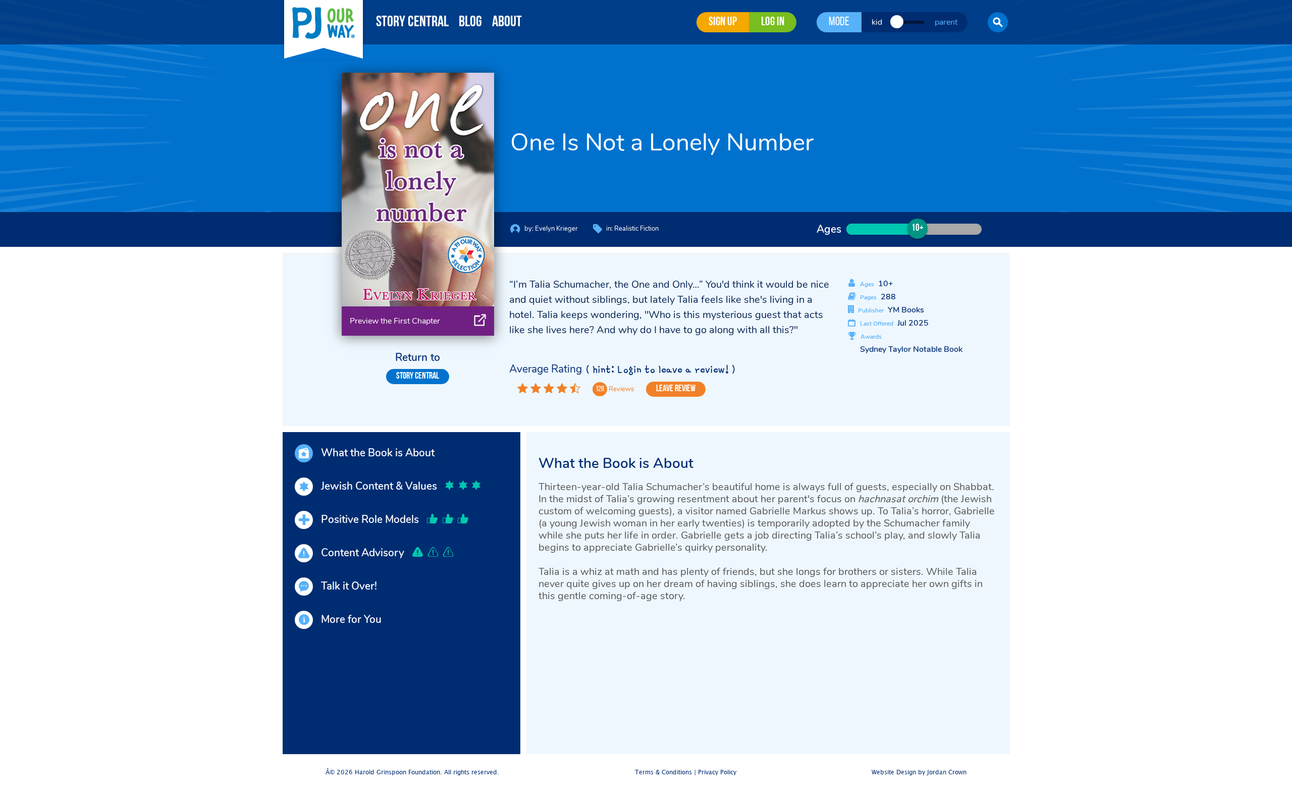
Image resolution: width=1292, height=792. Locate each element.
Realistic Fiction (636, 228)
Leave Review (675, 389)
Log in (772, 22)
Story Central (412, 22)
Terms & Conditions (663, 772)
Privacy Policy (717, 772)
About (507, 22)
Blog (470, 22)
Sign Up (723, 22)
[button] (998, 22)
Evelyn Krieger (556, 228)
